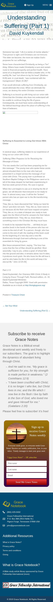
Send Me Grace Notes (26, 482)
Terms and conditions (12, 550)
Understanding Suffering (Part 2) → (35, 311)
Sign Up (30, 5)
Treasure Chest (18, 295)
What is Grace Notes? (12, 542)
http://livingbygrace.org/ (35, 285)
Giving (5, 554)
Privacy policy (8, 546)
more (26, 574)
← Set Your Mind (10, 306)
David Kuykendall (26, 33)
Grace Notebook (21, 599)
